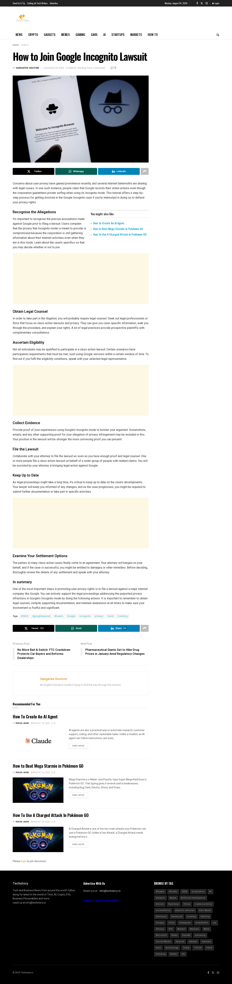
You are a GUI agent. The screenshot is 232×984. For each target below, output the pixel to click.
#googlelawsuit (41, 616)
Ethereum (161, 916)
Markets (136, 34)
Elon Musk (205, 910)
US (183, 954)
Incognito (85, 616)
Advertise (54, 3)
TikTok (198, 947)
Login (216, 3)
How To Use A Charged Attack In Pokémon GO (119, 234)
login (23, 861)
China (187, 904)
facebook (176, 916)
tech (158, 947)
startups (206, 941)
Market (181, 929)
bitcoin (160, 904)
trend (110, 616)
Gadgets (49, 34)
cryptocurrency (203, 904)
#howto (59, 616)
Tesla (186, 947)
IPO (171, 929)
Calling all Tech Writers (37, 3)
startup (193, 941)
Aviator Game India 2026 (101, 901)
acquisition (198, 891)
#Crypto (160, 891)
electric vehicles (184, 910)
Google (71, 616)
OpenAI (186, 935)
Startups (118, 34)
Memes (65, 34)
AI (104, 34)
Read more (78, 745)
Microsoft (161, 935)
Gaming (80, 34)
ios (214, 922)
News (19, 34)
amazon (160, 897)
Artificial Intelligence (193, 897)
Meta (206, 929)
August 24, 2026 (41, 723)
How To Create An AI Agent (108, 223)
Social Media (163, 941)
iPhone (160, 929)
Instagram (185, 922)
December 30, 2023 (54, 68)
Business (174, 904)
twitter (173, 954)
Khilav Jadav (22, 723)
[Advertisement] (81, 278)
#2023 (24, 616)
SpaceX (180, 941)
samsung (200, 935)
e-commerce (163, 910)
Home (16, 45)
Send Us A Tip (19, 3)
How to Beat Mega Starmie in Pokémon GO (118, 229)
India (172, 922)
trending (123, 616)
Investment (202, 922)
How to (153, 34)
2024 (184, 891)
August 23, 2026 (41, 772)
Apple (173, 897)
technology (172, 947)
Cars (94, 34)
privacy (99, 616)
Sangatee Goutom (27, 68)
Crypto (33, 34)
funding (191, 916)
